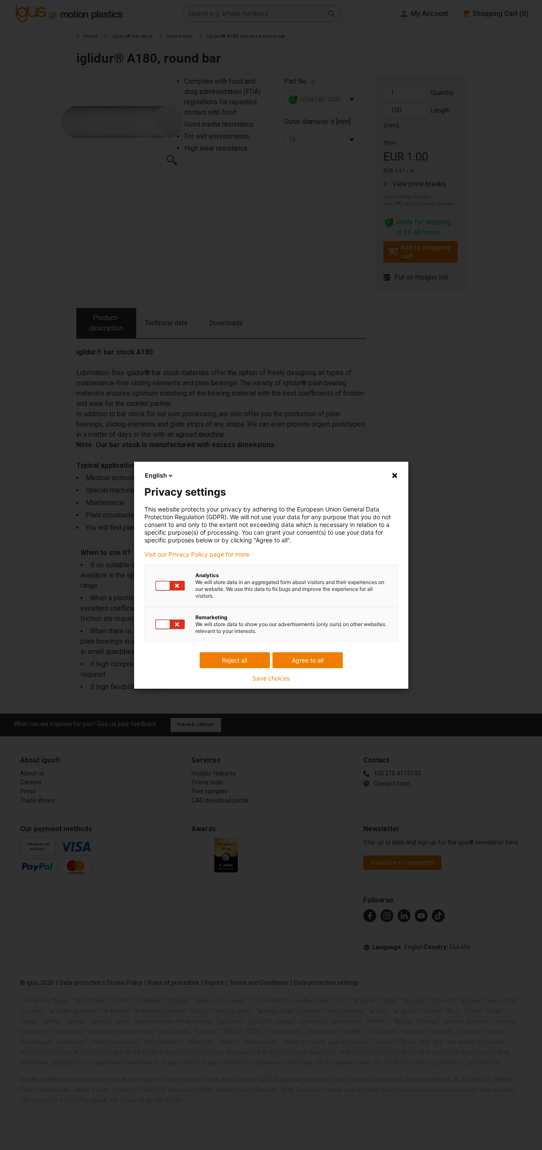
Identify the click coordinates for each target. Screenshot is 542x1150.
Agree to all (307, 660)
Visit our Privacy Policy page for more (196, 554)
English (156, 475)
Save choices (271, 678)
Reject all (234, 660)
